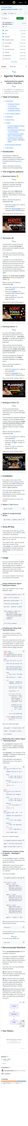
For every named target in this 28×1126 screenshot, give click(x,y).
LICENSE (7, 52)
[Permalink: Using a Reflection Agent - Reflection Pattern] (1, 584)
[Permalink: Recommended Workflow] (1, 947)
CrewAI (11, 860)
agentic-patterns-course (9, 9)
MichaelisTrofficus (7, 24)
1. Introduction (9, 101)
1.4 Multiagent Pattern (14, 110)
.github (6, 30)
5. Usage (7, 123)
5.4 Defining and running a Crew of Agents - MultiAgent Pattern (16, 139)
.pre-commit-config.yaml (11, 49)
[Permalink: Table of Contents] (1, 97)
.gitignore (7, 46)
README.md (8, 55)
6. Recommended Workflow (13, 144)
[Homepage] (14, 2)
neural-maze (7, 7)
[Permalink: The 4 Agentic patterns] (1, 172)
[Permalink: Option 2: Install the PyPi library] (1, 514)
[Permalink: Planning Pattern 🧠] (1, 327)
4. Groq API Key (9, 119)
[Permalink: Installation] (1, 476)
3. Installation (9, 116)
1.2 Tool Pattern (12, 106)
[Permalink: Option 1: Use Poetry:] (1, 505)
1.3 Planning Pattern (13, 108)
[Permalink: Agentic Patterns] (1, 76)
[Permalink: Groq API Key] (1, 527)
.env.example (8, 43)
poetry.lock (7, 58)
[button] (24, 508)
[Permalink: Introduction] (1, 151)
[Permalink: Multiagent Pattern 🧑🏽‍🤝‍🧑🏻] (1, 403)
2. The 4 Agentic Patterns (12, 113)
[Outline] (26, 66)
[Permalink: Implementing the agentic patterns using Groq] (1, 82)
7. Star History (9, 147)
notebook (14, 204)
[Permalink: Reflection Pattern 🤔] (1, 176)
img (5, 33)
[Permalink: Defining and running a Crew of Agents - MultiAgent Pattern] (1, 853)
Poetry (15, 504)
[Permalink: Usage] (1, 558)
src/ (4, 492)
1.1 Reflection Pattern (14, 104)
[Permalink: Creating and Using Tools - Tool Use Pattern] (1, 629)
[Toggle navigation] (2, 2)
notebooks (7, 36)
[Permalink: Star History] (1, 1031)
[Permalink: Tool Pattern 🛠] (1, 238)
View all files (14, 61)
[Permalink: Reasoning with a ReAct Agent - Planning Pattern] (1, 740)
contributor (8, 22)
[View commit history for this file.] (6, 27)
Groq (18, 531)
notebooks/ (16, 482)
